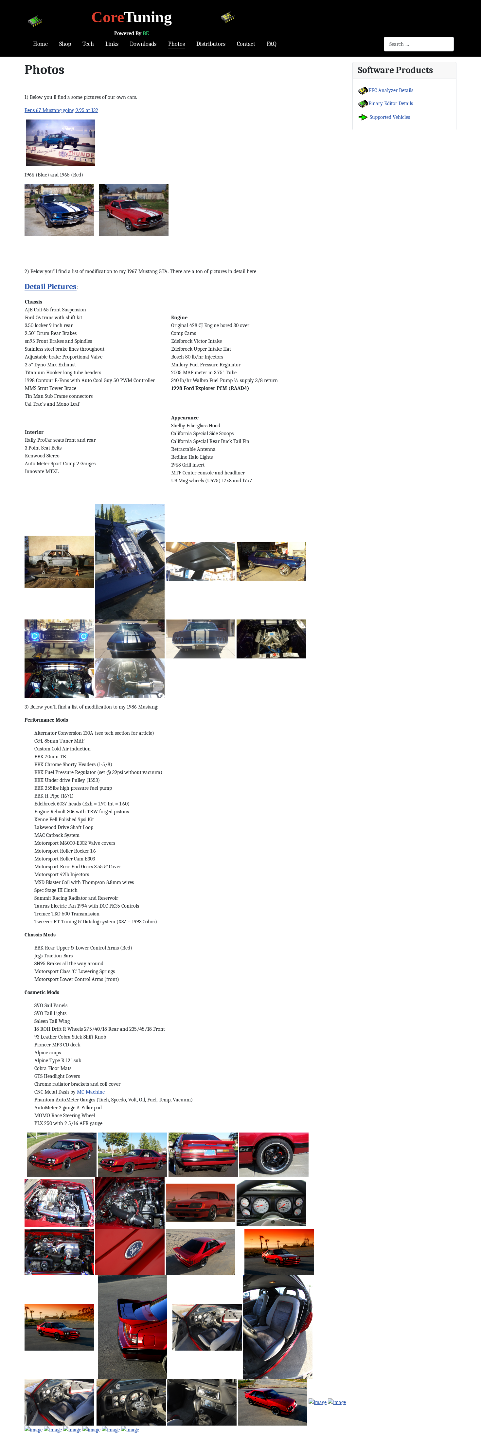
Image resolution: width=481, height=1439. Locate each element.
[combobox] (419, 44)
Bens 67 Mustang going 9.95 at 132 (61, 110)
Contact (246, 44)
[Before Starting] (62, 1154)
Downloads (143, 44)
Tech (88, 44)
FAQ (271, 44)
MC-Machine (91, 1092)
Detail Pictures (51, 286)
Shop (65, 44)
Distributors (210, 44)
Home (40, 44)
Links (111, 44)
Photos (176, 44)
